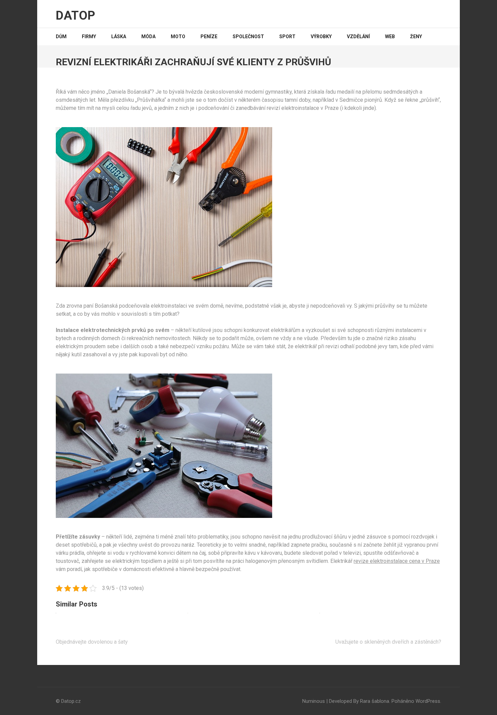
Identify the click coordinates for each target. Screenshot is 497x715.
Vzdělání (358, 36)
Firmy (89, 36)
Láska (118, 36)
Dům (61, 36)
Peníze (208, 36)
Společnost (248, 36)
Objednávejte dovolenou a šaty (92, 642)
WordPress (428, 701)
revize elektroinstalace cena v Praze (397, 561)
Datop (75, 15)
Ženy (416, 36)
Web (390, 36)
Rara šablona (374, 701)
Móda (148, 36)
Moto (178, 36)
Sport (287, 36)
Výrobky (321, 36)
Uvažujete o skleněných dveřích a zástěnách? (388, 642)
